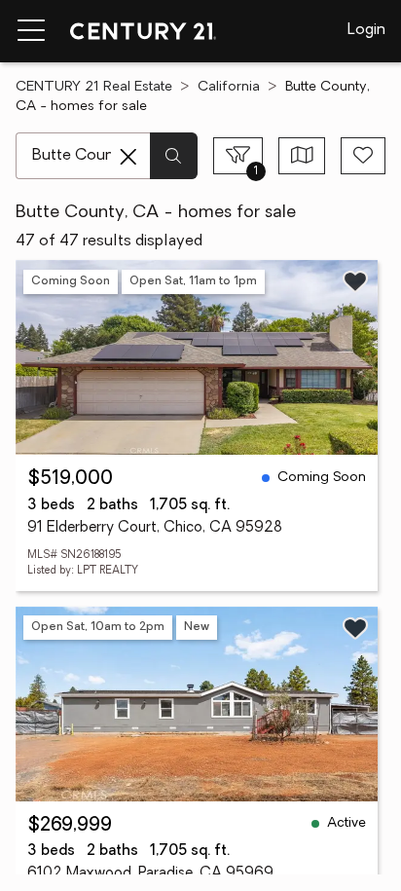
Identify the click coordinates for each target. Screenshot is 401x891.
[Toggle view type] (302, 155)
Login (366, 30)
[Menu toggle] (31, 31)
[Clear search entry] (128, 156)
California (229, 87)
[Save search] (363, 155)
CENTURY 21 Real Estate (94, 87)
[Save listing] (355, 281)
